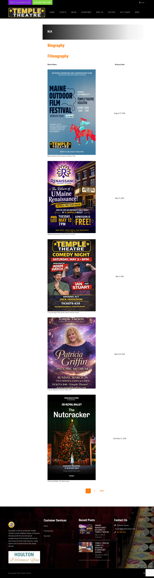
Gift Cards (125, 12)
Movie (73, 12)
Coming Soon (48, 531)
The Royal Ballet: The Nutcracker (58, 481)
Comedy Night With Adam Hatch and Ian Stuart (63, 312)
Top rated (47, 536)
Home (52, 12)
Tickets (62, 12)
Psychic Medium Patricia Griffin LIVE (60, 390)
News (137, 12)
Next (102, 491)
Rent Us (99, 12)
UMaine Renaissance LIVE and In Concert (61, 234)
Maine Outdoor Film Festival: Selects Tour (61, 156)
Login (142, 2)
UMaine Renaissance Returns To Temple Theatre (102, 528)
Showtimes (86, 12)
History (111, 12)
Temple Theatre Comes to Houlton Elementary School (102, 547)
